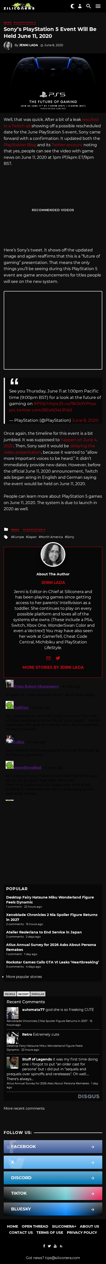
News (8, 22)
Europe (18, 537)
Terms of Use (49, 1232)
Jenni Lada (28, 45)
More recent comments (24, 1108)
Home (12, 1226)
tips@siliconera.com (62, 1258)
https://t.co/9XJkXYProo (71, 403)
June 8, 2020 (85, 420)
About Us (89, 1226)
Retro (27, 1034)
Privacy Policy (82, 1232)
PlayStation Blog (20, 145)
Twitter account (67, 145)
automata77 (33, 1009)
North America (52, 537)
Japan (32, 537)
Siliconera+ (64, 1226)
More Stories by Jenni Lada (53, 667)
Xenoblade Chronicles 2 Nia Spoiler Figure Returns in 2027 (47, 1021)
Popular (38, 994)
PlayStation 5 (25, 22)
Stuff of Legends (37, 1059)
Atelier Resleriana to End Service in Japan (44, 932)
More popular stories (24, 976)
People (10, 994)
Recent (23, 994)
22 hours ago (30, 1049)
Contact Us (21, 1232)
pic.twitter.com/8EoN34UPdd (40, 409)
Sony (70, 537)
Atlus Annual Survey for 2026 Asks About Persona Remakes (48, 1083)
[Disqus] (53, 739)
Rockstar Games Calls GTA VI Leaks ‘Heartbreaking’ (52, 962)
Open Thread (35, 1226)
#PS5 (39, 403)
